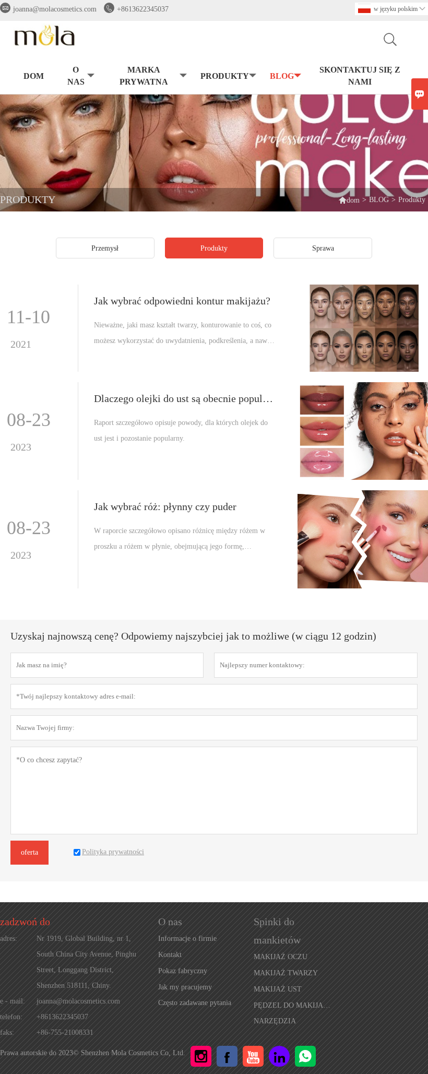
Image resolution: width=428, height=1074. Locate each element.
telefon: (11, 1017)
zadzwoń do (25, 921)
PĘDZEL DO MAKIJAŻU (293, 1005)
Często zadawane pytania (194, 1003)
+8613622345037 (143, 9)
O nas (76, 75)
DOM (33, 76)
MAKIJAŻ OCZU (280, 957)
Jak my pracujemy (185, 987)
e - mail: (12, 1001)
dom (349, 199)
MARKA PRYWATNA (144, 75)
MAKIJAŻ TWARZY (286, 973)
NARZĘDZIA (275, 1021)
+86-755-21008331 (65, 1032)
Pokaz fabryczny (182, 971)
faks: (7, 1032)
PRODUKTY (224, 76)
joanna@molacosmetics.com (55, 9)
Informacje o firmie (187, 938)
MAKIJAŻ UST (278, 989)
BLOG (282, 76)
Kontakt (170, 955)
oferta (29, 852)
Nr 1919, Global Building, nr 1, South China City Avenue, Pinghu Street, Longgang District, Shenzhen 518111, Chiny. (86, 962)
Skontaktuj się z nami (359, 75)
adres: (8, 938)
